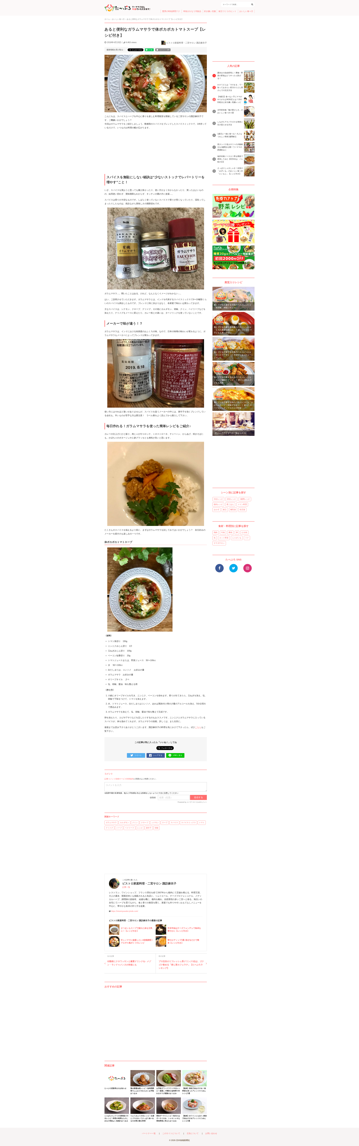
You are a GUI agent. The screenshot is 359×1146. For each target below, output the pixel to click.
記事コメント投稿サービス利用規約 (119, 779)
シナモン (155, 822)
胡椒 (156, 828)
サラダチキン (219, 543)
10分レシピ (231, 499)
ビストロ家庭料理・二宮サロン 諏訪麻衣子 (186, 43)
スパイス (174, 822)
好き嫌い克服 (210, 11)
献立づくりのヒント (227, 11)
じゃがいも (236, 538)
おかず (216, 510)
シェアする (157, 755)
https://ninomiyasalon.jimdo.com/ (124, 911)
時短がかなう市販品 (192, 11)
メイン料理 (242, 504)
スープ (164, 822)
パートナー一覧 (149, 1133)
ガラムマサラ (111, 822)
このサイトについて (171, 1133)
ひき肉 (244, 532)
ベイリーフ (129, 828)
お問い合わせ (211, 1133)
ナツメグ (109, 828)
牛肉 (223, 532)
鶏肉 (215, 532)
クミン (135, 822)
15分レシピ (218, 499)
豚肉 (230, 532)
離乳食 (233, 510)
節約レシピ (218, 504)
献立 (225, 510)
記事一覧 (126, 887)
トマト (201, 822)
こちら (198, 727)
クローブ (144, 822)
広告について (193, 1133)
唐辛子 (148, 828)
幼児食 (242, 510)
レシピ (140, 828)
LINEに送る (177, 755)
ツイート (138, 755)
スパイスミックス (188, 822)
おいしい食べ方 (246, 11)
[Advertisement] (155, 1021)
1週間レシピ (245, 499)
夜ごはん (230, 504)
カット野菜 (223, 538)
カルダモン (124, 822)
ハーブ (119, 828)
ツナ (247, 538)
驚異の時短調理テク (171, 11)
